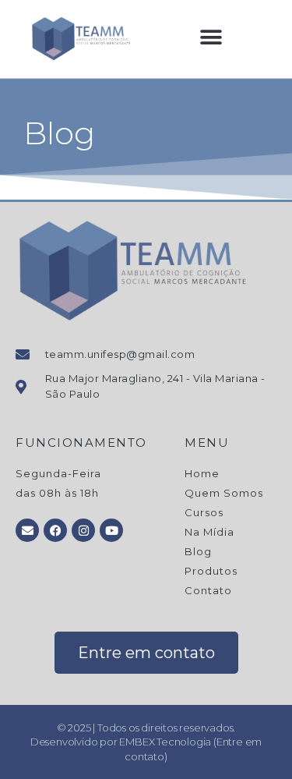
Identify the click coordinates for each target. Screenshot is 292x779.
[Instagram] (83, 530)
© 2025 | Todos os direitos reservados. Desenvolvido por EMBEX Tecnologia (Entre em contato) (146, 741)
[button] (211, 37)
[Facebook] (55, 530)
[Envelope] (27, 530)
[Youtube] (111, 530)
